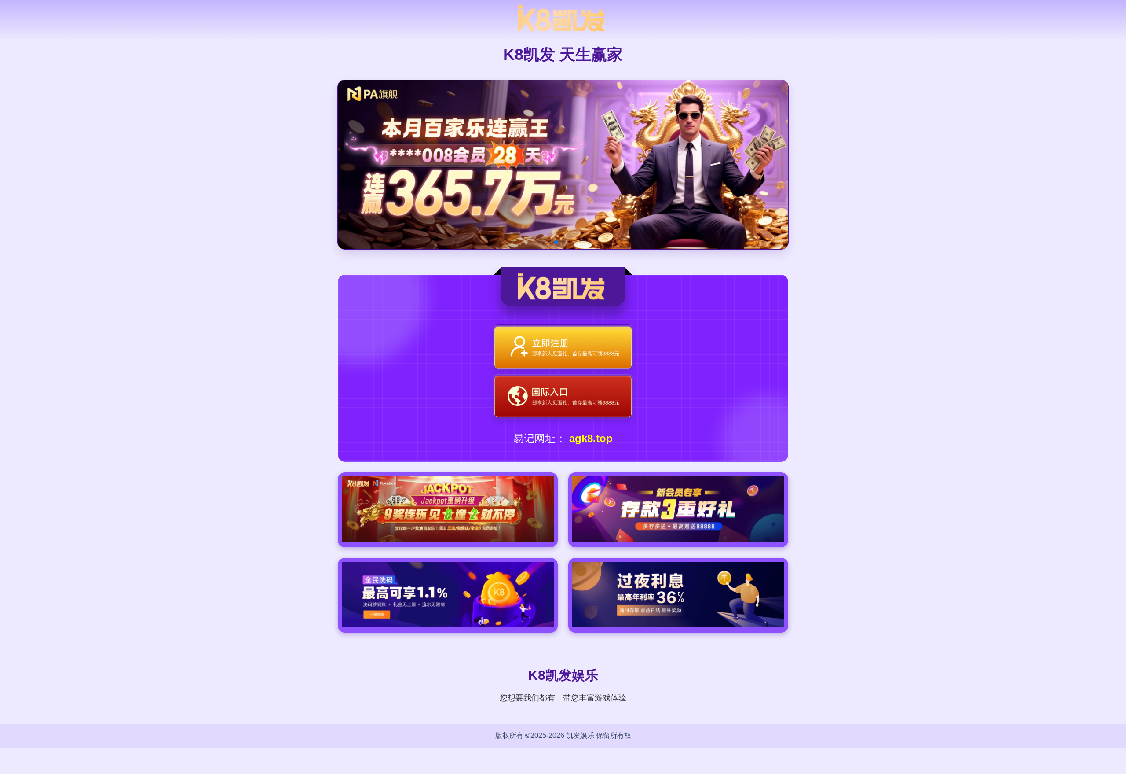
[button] (556, 242)
